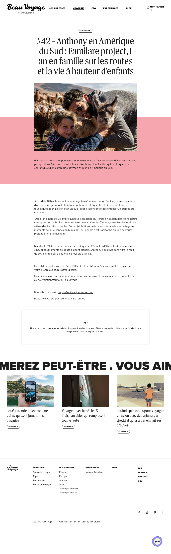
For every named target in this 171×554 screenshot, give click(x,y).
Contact (142, 476)
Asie (61, 484)
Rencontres (39, 480)
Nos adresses (57, 8)
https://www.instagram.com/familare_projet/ (59, 298)
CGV (140, 481)
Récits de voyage (42, 484)
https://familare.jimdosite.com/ (75, 292)
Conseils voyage (41, 472)
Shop (129, 8)
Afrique (63, 480)
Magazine (78, 8)
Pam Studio (95, 521)
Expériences (110, 8)
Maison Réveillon (94, 472)
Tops (35, 476)
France (62, 472)
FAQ (94, 8)
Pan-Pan (76, 521)
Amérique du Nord (68, 488)
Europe (63, 476)
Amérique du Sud (68, 492)
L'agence (142, 472)
